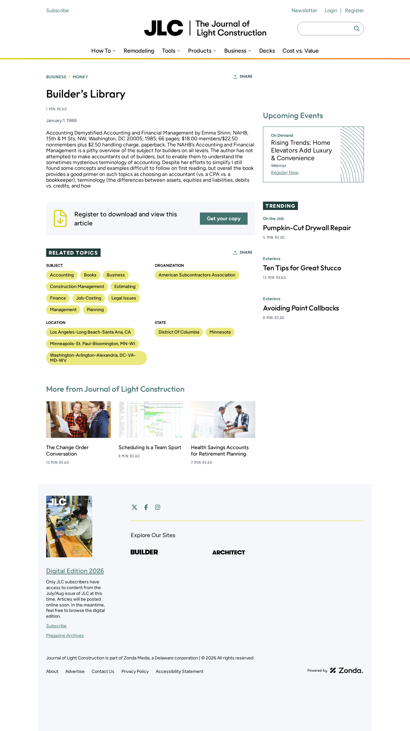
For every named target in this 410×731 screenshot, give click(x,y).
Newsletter (304, 10)
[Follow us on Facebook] (146, 507)
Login (331, 10)
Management (63, 309)
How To (101, 51)
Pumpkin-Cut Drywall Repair (307, 227)
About (52, 671)
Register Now (285, 172)
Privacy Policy (135, 671)
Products (199, 51)
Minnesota (220, 332)
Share (246, 76)
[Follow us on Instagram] (157, 507)
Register (354, 10)
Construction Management (77, 286)
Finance (58, 298)
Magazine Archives (65, 635)
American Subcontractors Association (197, 275)
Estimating (124, 286)
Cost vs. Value (301, 51)
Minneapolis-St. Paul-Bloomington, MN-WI (92, 343)
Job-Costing (88, 298)
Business (235, 51)
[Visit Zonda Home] (335, 670)
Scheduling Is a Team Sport (150, 447)
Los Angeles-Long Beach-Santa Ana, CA (90, 332)
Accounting (62, 275)
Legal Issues (123, 298)
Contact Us (103, 671)
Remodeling (139, 51)
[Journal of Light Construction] (205, 29)
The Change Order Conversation (67, 450)
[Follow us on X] (134, 507)
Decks (267, 51)
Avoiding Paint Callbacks (301, 307)
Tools (168, 51)
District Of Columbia (179, 332)
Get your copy (224, 218)
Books (90, 275)
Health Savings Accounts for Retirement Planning (220, 450)
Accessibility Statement (179, 671)
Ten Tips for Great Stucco (302, 267)
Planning (95, 309)
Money (80, 77)
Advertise (75, 671)
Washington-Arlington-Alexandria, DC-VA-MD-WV (93, 357)
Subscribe (57, 10)
